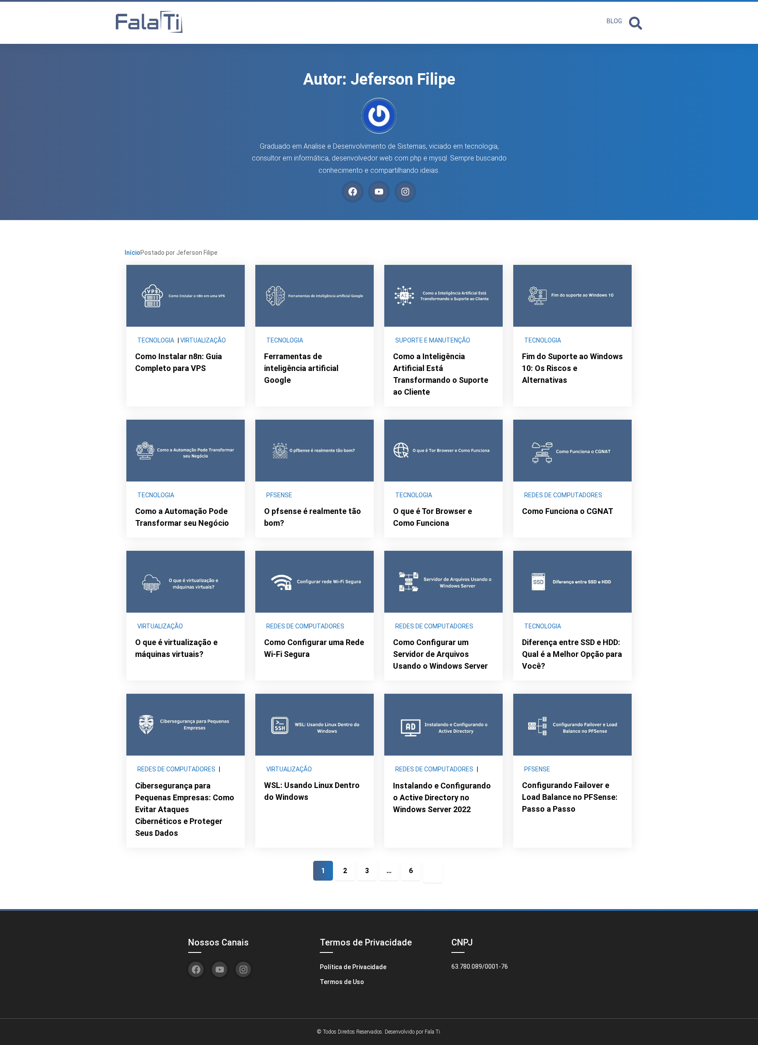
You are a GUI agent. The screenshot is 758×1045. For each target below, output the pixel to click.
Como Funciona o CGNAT (567, 511)
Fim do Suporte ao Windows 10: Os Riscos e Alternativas (572, 368)
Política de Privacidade (353, 966)
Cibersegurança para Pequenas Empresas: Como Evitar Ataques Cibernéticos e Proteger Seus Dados (184, 809)
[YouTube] (379, 191)
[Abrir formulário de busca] (635, 22)
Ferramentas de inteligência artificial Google (301, 368)
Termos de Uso (342, 981)
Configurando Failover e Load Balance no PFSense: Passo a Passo (570, 797)
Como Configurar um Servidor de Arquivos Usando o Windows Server (440, 654)
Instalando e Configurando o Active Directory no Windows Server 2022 (442, 797)
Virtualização (203, 340)
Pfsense (279, 495)
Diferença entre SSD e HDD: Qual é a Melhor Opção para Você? (572, 654)
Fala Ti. (433, 1032)
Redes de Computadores (563, 495)
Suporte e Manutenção (432, 340)
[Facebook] (352, 191)
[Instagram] (405, 191)
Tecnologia (155, 340)
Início (132, 252)
